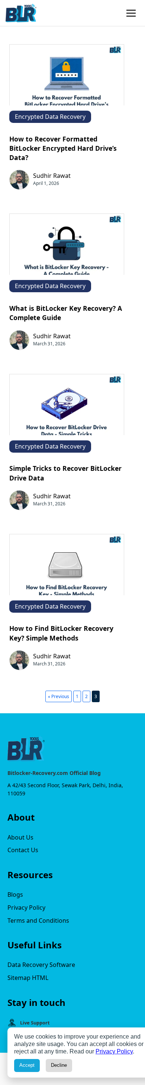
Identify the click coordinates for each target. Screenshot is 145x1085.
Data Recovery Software (41, 965)
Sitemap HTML (27, 978)
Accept (27, 1065)
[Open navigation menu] (131, 13)
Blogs (15, 894)
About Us (20, 837)
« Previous (58, 696)
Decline (59, 1065)
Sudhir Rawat (52, 176)
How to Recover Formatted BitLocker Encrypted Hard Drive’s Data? (63, 148)
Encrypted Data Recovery (50, 117)
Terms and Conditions (38, 920)
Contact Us (22, 850)
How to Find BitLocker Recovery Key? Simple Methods (61, 633)
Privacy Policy (26, 907)
